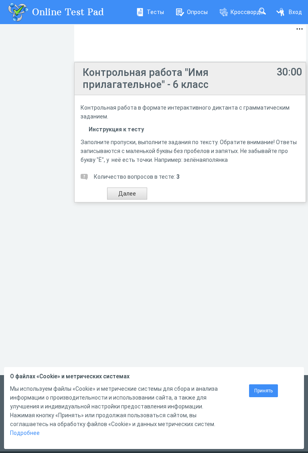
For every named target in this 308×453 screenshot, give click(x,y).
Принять (263, 391)
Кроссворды (247, 12)
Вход (295, 12)
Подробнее (25, 433)
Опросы (197, 12)
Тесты (155, 12)
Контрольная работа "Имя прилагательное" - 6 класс (146, 78)
